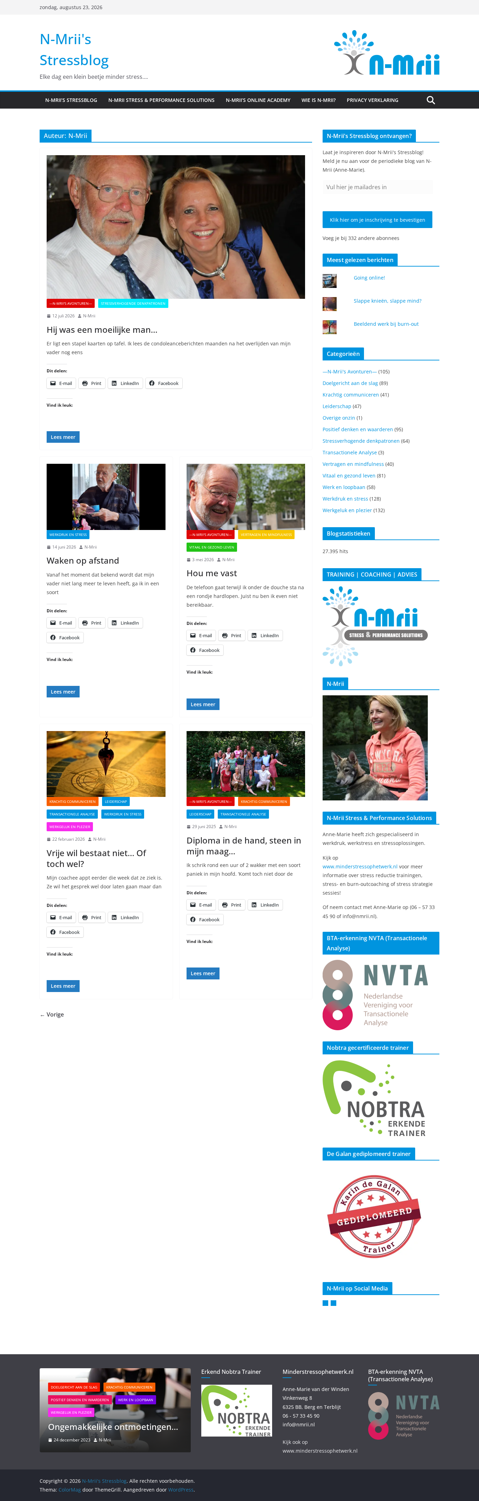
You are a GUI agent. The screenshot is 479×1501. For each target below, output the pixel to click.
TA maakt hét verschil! (111, 1426)
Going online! (369, 277)
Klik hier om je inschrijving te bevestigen (377, 219)
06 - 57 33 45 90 (301, 1415)
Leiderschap (116, 801)
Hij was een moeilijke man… (102, 329)
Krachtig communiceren (72, 801)
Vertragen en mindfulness (266, 534)
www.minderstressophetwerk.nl (361, 866)
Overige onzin (339, 417)
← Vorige (52, 1014)
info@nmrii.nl (299, 1424)
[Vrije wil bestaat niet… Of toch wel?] (106, 764)
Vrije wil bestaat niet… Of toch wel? (96, 858)
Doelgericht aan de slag (350, 383)
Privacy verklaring (372, 100)
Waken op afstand (83, 560)
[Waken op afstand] (106, 497)
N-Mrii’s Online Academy (258, 100)
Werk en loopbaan (344, 487)
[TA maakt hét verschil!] (133, 1372)
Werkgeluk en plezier (69, 826)
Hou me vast (212, 573)
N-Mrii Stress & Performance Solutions (161, 100)
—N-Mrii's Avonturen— (350, 371)
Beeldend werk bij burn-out (386, 324)
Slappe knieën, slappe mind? (387, 300)
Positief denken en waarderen (358, 429)
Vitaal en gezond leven (211, 547)
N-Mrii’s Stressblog (71, 100)
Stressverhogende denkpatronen (133, 303)
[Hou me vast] (246, 497)
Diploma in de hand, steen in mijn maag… (244, 845)
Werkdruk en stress (68, 534)
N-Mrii (89, 316)
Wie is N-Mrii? (319, 100)
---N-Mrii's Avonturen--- (70, 303)
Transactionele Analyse (72, 814)
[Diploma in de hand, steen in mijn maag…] (246, 764)
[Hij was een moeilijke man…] (176, 227)
